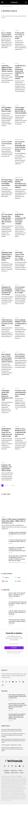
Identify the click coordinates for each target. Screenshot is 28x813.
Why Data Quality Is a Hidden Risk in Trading (11, 745)
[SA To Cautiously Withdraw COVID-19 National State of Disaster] (21, 311)
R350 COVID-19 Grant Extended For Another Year (20, 356)
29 (12, 485)
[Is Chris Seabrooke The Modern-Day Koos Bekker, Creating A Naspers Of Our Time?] (4, 604)
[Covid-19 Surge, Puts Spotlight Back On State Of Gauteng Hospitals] (21, 99)
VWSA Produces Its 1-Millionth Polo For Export (6, 109)
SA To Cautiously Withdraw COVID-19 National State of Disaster (20, 322)
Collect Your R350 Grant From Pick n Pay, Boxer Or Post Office (7, 322)
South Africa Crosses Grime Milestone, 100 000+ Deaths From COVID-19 (20, 256)
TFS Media (19, 776)
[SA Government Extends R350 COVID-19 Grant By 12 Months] (21, 278)
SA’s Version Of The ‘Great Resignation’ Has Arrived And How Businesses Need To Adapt (20, 146)
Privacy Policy (13, 652)
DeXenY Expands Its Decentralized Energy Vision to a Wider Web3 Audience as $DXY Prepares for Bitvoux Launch (17, 716)
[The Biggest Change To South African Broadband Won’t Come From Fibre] (4, 534)
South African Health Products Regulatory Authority (20, 400)
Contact (20, 770)
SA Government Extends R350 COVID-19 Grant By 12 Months (20, 289)
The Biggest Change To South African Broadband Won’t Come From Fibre (17, 533)
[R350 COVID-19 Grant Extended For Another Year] (21, 346)
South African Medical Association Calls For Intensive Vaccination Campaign (20, 218)
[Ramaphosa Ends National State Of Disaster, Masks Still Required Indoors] (7, 244)
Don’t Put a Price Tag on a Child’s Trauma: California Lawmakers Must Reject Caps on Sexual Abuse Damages (17, 706)
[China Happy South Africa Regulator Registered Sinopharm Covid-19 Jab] (7, 382)
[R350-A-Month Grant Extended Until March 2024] (7, 24)
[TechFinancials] (14, 2)
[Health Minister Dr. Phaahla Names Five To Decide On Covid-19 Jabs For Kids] (7, 420)
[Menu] (2, 2)
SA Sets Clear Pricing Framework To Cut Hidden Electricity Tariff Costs (17, 540)
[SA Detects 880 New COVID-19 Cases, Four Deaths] (21, 24)
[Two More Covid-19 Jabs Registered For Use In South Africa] (21, 382)
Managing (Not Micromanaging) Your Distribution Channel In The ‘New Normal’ (6, 290)
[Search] (26, 2)
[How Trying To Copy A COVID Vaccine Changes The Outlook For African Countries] (7, 346)
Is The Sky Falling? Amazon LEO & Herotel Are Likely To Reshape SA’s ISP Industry (17, 612)
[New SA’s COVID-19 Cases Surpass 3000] (7, 133)
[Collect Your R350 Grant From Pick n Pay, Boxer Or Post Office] (7, 311)
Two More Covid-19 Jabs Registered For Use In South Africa (20, 393)
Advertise (7, 772)
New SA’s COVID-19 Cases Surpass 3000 (6, 143)
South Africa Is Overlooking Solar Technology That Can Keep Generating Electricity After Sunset (17, 549)
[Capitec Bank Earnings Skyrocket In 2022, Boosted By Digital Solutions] (21, 171)
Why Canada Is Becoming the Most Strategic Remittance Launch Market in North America (17, 696)
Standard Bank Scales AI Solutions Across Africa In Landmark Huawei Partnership (17, 621)
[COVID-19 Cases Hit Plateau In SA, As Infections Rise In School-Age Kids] (21, 420)
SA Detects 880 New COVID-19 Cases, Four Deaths (19, 35)
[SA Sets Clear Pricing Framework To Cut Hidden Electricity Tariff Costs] (4, 542)
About (22, 772)
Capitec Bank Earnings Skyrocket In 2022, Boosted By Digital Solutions (20, 183)
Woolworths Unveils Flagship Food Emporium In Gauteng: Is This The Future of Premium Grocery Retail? (12, 749)
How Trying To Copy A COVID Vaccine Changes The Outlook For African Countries (7, 357)
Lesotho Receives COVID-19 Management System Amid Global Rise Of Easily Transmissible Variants (20, 72)
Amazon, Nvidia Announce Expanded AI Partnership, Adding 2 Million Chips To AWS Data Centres (14, 521)
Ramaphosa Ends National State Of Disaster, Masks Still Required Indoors (6, 256)
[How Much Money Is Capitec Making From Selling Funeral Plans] (7, 171)
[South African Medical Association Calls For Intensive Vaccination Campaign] (21, 206)
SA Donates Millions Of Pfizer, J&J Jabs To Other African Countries (7, 68)
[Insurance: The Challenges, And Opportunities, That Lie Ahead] (7, 456)
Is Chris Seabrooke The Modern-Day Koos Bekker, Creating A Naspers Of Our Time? (17, 603)
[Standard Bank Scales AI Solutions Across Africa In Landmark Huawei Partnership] (4, 622)
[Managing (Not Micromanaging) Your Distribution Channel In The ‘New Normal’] (7, 278)
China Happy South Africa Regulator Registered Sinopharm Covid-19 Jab (7, 395)
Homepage (6, 770)
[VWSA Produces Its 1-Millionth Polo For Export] (7, 99)
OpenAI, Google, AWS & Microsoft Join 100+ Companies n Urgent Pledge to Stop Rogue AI (17, 594)
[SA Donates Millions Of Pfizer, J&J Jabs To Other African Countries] (7, 57)
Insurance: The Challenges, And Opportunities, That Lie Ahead (6, 467)
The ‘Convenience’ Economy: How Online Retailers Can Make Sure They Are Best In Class (7, 218)
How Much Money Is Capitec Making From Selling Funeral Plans (7, 182)
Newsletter (13, 770)
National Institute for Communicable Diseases (6, 149)
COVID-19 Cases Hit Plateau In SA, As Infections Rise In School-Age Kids (20, 432)
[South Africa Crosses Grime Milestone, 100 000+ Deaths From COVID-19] (21, 244)
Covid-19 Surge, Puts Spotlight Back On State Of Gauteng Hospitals (20, 110)
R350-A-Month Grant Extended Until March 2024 (6, 34)
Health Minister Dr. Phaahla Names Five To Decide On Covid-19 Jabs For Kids (6, 432)
